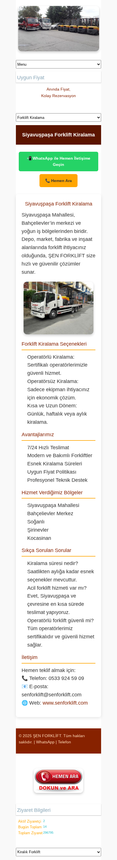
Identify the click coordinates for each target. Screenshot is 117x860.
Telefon (64, 742)
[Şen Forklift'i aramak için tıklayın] (58, 780)
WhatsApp (45, 742)
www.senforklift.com (65, 703)
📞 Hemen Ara (58, 180)
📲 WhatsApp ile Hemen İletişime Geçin (58, 161)
